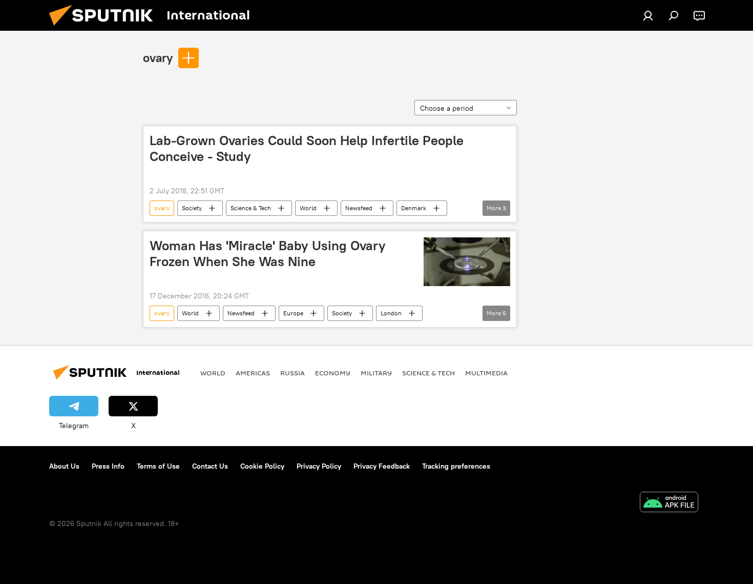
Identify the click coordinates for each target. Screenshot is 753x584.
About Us (64, 466)
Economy (332, 372)
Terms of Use (158, 466)
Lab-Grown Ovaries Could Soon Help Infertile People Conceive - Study (307, 148)
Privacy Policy (319, 466)
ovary (158, 57)
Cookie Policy (262, 466)
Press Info (108, 466)
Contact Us (210, 466)
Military (376, 372)
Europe (293, 313)
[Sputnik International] (105, 28)
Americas (253, 372)
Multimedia (486, 372)
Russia (292, 372)
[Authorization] (648, 15)
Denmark (413, 208)
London (391, 313)
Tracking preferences (456, 466)
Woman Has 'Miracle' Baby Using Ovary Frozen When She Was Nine (268, 253)
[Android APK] (669, 503)
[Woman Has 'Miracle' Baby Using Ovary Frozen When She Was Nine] (467, 261)
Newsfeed (358, 208)
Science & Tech (251, 208)
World (308, 208)
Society (192, 208)
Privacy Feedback (381, 466)
